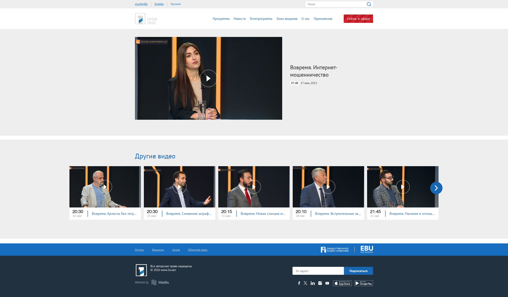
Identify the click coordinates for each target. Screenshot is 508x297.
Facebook (299, 283)
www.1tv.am (168, 270)
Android (363, 283)
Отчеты (139, 250)
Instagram (320, 283)
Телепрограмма (261, 18)
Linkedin (313, 283)
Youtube (327, 283)
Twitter (305, 283)
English (159, 4)
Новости (240, 18)
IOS (342, 283)
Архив (176, 250)
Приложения (323, 18)
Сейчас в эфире (358, 18)
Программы (221, 18)
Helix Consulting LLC (152, 282)
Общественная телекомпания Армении (158, 18)
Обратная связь (198, 250)
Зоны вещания (286, 18)
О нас (305, 18)
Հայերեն (141, 4)
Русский (176, 4)
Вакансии (158, 250)
